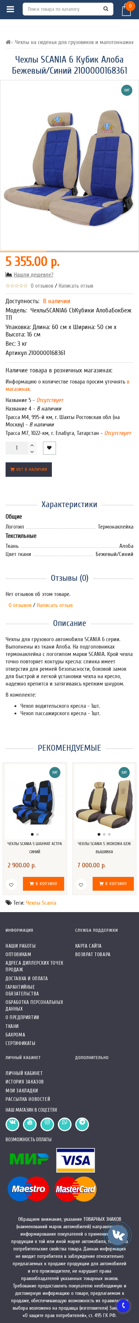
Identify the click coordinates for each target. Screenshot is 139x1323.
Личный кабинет (24, 1073)
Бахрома (15, 1035)
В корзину (45, 883)
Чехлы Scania (41, 903)
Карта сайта (88, 946)
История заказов (25, 1082)
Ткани (12, 1026)
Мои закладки (22, 1090)
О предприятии (22, 1017)
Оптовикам (18, 954)
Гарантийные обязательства (22, 990)
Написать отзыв (76, 286)
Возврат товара (93, 954)
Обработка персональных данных (34, 1005)
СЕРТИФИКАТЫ (21, 1043)
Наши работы (21, 946)
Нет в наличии (31, 469)
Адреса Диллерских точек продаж (34, 966)
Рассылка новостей (28, 1099)
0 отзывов (40, 286)
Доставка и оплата (27, 978)
